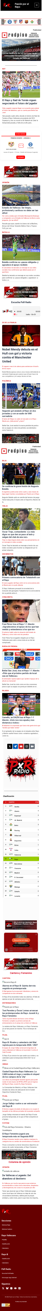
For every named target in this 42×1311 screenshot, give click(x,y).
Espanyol (17, 816)
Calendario (5, 1248)
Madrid (17, 873)
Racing (17, 830)
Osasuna (17, 868)
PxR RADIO (20, 157)
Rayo (16, 859)
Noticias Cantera (7, 1229)
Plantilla (4, 1239)
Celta (16, 850)
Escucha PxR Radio (8, 1273)
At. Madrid (18, 820)
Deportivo (17, 841)
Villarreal (17, 836)
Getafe (17, 891)
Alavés (16, 811)
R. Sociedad (18, 877)
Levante (17, 896)
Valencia (17, 855)
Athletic (17, 882)
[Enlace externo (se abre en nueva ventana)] (21, 35)
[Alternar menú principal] (36, 5)
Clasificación (6, 1244)
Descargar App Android (9, 1277)
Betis (16, 825)
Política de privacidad (21, 1301)
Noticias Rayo (6, 1225)
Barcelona (18, 864)
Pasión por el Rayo (22, 5)
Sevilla (16, 807)
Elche (16, 845)
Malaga (17, 887)
